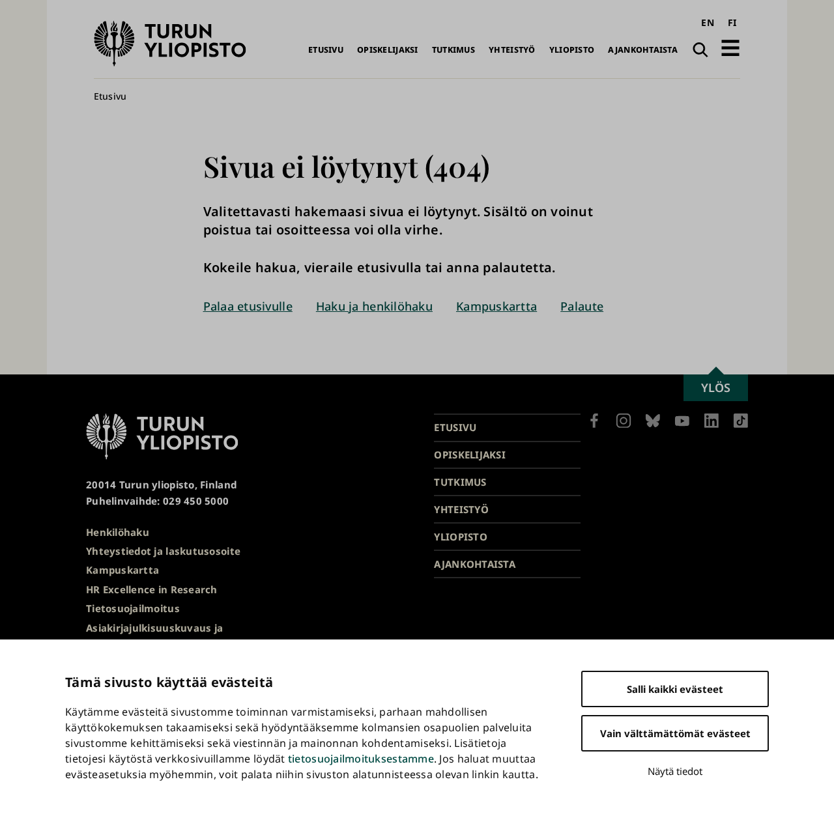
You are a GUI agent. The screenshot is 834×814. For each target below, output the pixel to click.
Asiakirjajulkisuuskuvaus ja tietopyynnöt (154, 636)
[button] (730, 47)
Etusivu (325, 49)
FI (732, 22)
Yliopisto (571, 49)
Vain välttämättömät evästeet (675, 733)
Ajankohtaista (643, 49)
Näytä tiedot (675, 771)
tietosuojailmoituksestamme (361, 758)
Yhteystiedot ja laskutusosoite (163, 550)
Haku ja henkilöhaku (374, 306)
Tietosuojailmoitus (133, 608)
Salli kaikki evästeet (675, 688)
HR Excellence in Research (152, 589)
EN (707, 22)
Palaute (581, 306)
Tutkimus (453, 49)
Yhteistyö (512, 49)
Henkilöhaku (117, 532)
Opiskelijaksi (387, 49)
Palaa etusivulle (248, 306)
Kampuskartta (496, 306)
